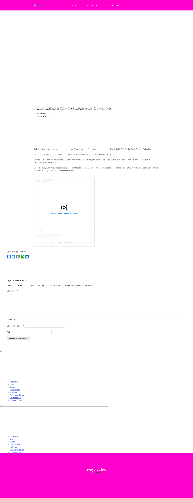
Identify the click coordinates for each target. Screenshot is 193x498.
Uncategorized (16, 400)
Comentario (12, 291)
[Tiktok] (154, 6)
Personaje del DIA (107, 6)
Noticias (13, 392)
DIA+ (68, 6)
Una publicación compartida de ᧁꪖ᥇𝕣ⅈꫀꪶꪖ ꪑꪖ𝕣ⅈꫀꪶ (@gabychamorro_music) (64, 243)
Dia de (12, 387)
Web (8, 332)
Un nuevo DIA (84, 6)
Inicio (62, 6)
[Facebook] (145, 6)
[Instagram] (150, 6)
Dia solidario (15, 389)
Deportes (95, 6)
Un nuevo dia (15, 398)
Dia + (12, 384)
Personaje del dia (17, 395)
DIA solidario (121, 6)
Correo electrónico (15, 326)
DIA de (74, 6)
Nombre (11, 319)
